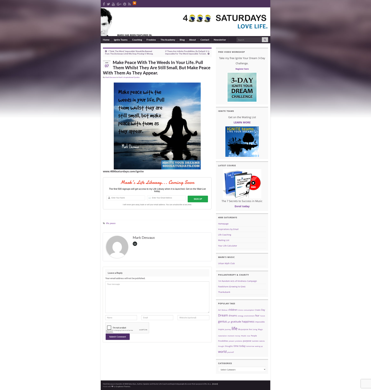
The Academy (167, 39)
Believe (225, 310)
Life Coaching (224, 234)
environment (249, 316)
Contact (204, 39)
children (232, 309)
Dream (223, 315)
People (254, 335)
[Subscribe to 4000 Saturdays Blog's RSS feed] (129, 3)
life (107, 223)
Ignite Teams (121, 39)
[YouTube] (113, 3)
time (236, 346)
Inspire (221, 329)
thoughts (229, 346)
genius (222, 321)
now (248, 336)
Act (219, 310)
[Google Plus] (119, 3)
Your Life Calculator (227, 245)
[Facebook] (104, 3)
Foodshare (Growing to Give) (231, 286)
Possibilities (223, 341)
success (255, 341)
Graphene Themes (123, 386)
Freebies (151, 39)
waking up (259, 346)
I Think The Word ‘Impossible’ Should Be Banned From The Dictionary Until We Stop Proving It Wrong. (129, 52)
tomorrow (250, 346)
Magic (260, 329)
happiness (248, 321)
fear (257, 315)
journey (228, 329)
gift (229, 322)
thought (221, 346)
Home (106, 39)
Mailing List (223, 240)
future (262, 316)
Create (257, 310)
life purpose (243, 329)
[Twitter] (108, 3)
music (243, 335)
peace (113, 223)
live (250, 329)
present (231, 341)
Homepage (223, 223)
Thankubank (224, 292)
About (192, 39)
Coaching (137, 39)
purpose (247, 340)
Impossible (260, 321)
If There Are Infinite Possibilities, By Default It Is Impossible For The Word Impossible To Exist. (187, 52)
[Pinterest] (124, 3)
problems (238, 341)
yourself (230, 352)
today (242, 346)
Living (255, 329)
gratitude (236, 321)
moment (231, 336)
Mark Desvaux (110, 77)
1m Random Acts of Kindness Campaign (237, 281)
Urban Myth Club (226, 263)
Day (263, 309)
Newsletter (220, 39)
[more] (215, 384)
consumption (249, 310)
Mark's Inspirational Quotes (129, 77)
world (222, 351)
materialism (222, 336)
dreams (233, 315)
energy (240, 316)
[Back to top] (364, 372)
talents (262, 341)
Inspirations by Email (228, 229)
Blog (182, 39)
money (237, 336)
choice (240, 310)
